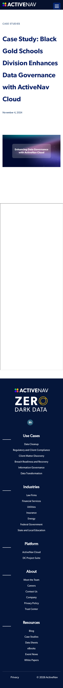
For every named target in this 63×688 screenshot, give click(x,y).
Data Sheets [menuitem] (31, 642)
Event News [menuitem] (31, 654)
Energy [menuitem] (31, 518)
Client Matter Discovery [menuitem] (31, 456)
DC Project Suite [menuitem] (31, 558)
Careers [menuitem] (31, 586)
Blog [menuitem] (31, 631)
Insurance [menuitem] (31, 513)
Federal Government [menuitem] (31, 524)
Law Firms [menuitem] (31, 495)
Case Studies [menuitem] (31, 637)
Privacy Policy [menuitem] (31, 603)
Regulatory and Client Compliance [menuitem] (31, 450)
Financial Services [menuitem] (31, 501)
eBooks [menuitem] (31, 648)
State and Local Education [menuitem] (31, 530)
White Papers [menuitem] (31, 660)
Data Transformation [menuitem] (31, 473)
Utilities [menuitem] (31, 507)
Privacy (15, 677)
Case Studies (11, 24)
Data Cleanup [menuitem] (31, 444)
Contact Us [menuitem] (31, 591)
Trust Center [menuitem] (31, 609)
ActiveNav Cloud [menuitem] (31, 552)
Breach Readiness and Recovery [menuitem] (31, 462)
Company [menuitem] (31, 597)
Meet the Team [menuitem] (31, 580)
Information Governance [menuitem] (31, 467)
